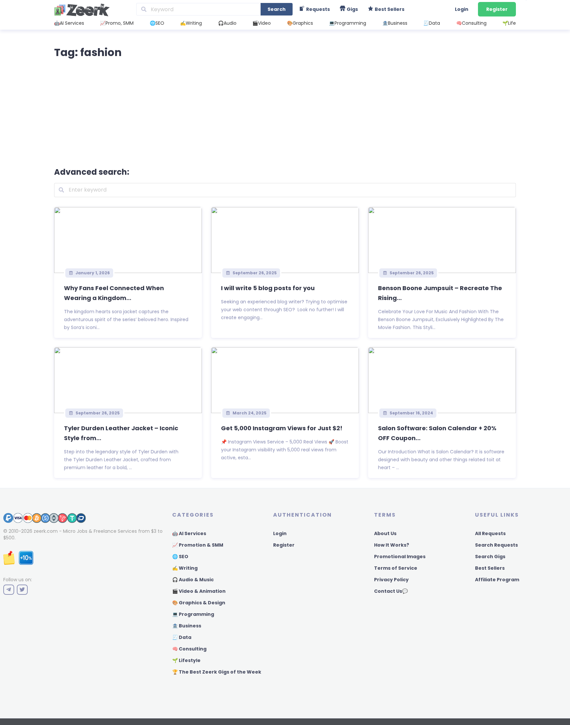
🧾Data (431, 23)
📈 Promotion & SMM (197, 545)
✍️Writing (191, 23)
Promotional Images (400, 556)
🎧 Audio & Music (193, 579)
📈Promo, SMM (117, 23)
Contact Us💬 (391, 591)
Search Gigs (490, 556)
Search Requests (496, 545)
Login (461, 9)
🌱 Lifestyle (186, 660)
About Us (385, 533)
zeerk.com (46, 531)
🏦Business (394, 23)
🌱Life (509, 23)
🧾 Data (181, 637)
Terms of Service (395, 568)
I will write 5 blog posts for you (268, 288)
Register (497, 9)
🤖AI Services (69, 23)
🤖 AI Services (189, 533)
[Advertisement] (285, 111)
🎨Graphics (300, 23)
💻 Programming (193, 614)
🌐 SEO (180, 556)
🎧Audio (227, 23)
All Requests (490, 533)
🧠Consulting (471, 23)
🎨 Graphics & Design (198, 602)
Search (277, 9)
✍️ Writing (185, 568)
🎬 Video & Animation (199, 591)
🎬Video (261, 23)
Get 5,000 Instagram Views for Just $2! (281, 428)
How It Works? (391, 545)
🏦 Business (186, 625)
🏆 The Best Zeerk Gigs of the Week (216, 672)
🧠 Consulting (189, 649)
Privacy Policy (391, 579)
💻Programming (347, 23)
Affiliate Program (497, 579)
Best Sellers (490, 568)
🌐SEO (157, 23)
